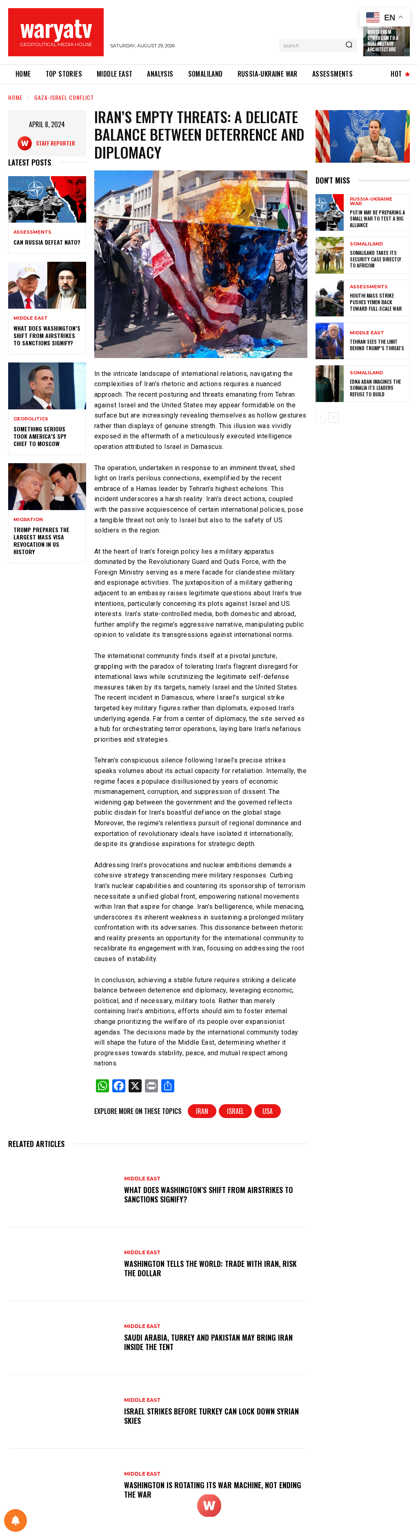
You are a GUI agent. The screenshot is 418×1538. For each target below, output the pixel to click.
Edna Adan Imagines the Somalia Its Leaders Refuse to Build (375, 388)
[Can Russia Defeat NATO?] (47, 199)
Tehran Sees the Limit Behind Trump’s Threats (377, 344)
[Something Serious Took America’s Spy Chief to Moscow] (47, 385)
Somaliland (366, 244)
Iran (202, 1111)
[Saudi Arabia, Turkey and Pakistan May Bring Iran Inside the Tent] (62, 1338)
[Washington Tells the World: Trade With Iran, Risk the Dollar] (62, 1264)
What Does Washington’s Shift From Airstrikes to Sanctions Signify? (46, 335)
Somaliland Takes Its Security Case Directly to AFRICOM (375, 259)
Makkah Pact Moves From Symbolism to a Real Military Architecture (382, 38)
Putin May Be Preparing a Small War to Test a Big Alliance (377, 218)
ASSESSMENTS (32, 232)
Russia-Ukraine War (371, 201)
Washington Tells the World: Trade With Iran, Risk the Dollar (210, 1268)
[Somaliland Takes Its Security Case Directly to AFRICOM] (330, 255)
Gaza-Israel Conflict (64, 97)
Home (15, 97)
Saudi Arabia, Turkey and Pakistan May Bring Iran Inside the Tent (208, 1342)
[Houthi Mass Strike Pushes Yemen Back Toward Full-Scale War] (330, 298)
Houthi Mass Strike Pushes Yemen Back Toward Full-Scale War (376, 302)
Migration (28, 519)
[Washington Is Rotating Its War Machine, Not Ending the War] (62, 1485)
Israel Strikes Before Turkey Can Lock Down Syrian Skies (211, 1416)
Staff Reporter (55, 143)
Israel (235, 1111)
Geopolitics (30, 419)
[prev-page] (321, 417)
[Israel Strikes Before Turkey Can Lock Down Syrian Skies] (62, 1412)
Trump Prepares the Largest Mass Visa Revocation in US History (41, 540)
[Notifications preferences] (15, 1520)
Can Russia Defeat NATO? (46, 242)
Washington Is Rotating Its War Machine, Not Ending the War (212, 1490)
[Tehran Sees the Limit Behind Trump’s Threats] (330, 341)
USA (267, 1111)
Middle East (30, 318)
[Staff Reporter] (27, 143)
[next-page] (334, 417)
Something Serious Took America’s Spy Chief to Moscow (39, 436)
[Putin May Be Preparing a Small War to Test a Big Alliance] (330, 212)
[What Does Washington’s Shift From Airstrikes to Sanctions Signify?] (47, 285)
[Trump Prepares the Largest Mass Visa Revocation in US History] (47, 486)
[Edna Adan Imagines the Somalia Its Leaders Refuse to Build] (330, 383)
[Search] (349, 45)
